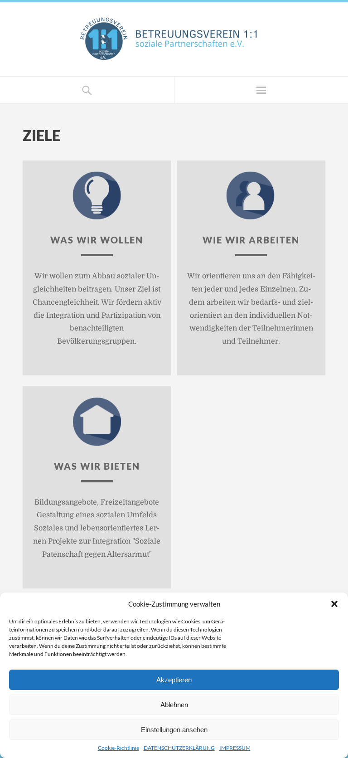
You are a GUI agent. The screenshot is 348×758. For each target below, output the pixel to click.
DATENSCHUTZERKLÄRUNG (179, 747)
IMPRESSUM (235, 747)
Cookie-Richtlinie (118, 747)
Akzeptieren (174, 680)
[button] (334, 603)
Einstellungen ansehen (174, 730)
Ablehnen (174, 705)
